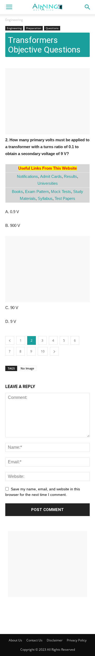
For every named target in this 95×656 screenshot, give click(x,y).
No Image (27, 368)
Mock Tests (61, 191)
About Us (15, 640)
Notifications (27, 176)
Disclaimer (55, 640)
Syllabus (45, 198)
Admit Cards (51, 176)
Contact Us (34, 640)
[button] (87, 7)
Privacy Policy (77, 640)
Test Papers (65, 198)
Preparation (33, 28)
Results (70, 176)
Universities (47, 183)
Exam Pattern (37, 191)
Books (17, 191)
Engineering (14, 19)
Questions (52, 28)
